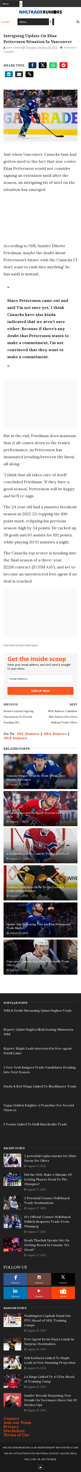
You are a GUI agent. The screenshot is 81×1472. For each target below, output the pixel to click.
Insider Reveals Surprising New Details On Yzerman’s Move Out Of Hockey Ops (50, 1400)
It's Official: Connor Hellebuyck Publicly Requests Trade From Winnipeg (47, 1221)
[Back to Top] (40, 1467)
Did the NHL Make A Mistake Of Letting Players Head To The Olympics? (48, 1179)
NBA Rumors (55, 733)
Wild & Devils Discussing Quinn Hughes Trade (38, 1010)
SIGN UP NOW (40, 691)
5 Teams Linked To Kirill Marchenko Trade (35, 1124)
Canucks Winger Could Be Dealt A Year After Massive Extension (35, 777)
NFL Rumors (28, 733)
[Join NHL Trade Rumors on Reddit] (63, 1291)
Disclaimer (14, 1430)
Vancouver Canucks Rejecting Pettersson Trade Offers (37, 963)
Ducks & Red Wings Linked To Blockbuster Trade (40, 1086)
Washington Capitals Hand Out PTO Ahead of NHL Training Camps (47, 1320)
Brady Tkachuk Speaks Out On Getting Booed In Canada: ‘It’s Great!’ (46, 1245)
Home (6, 22)
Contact (11, 1418)
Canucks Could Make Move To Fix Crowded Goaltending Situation (35, 889)
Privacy (11, 1426)
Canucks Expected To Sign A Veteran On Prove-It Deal (38, 815)
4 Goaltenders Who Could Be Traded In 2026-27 (37, 853)
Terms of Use (16, 1434)
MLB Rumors (15, 738)
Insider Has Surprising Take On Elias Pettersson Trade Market (38, 926)
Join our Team (17, 1422)
